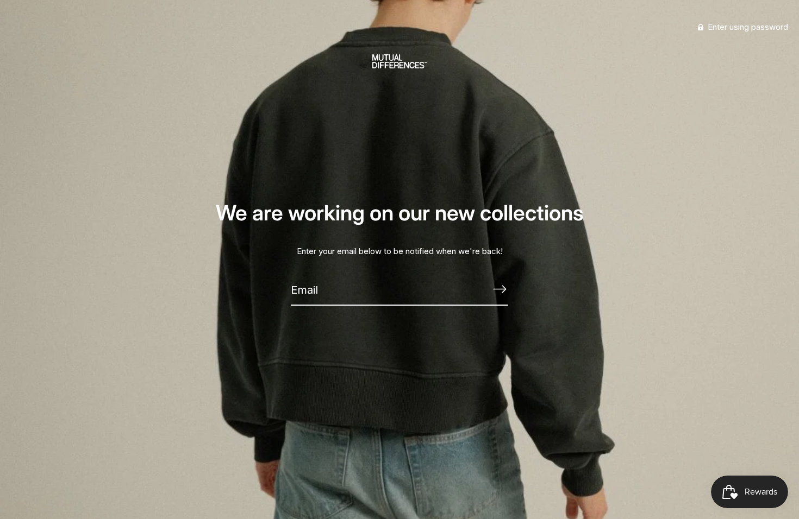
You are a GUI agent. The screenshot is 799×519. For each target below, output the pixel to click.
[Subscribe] (499, 289)
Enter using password (747, 27)
